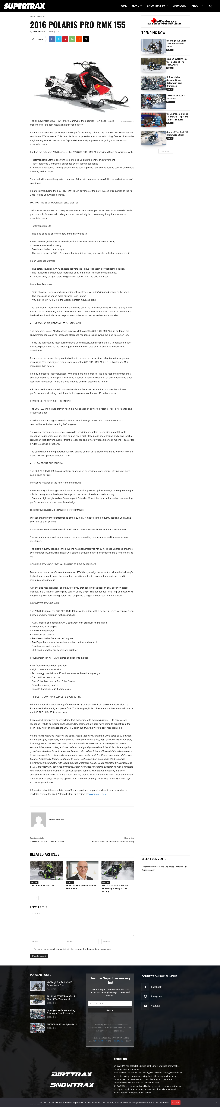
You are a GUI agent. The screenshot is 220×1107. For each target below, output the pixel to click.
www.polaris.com (97, 794)
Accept (175, 1102)
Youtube (155, 1005)
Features (41, 16)
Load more (164, 151)
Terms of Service (118, 1041)
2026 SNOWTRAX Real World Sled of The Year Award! (177, 62)
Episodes (170, 102)
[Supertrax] (23, 6)
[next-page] (37, 898)
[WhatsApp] (72, 39)
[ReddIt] (79, 39)
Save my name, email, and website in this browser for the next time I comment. (72, 949)
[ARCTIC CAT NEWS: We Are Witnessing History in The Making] (117, 870)
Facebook (156, 986)
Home (32, 16)
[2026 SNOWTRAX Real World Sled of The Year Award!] (153, 65)
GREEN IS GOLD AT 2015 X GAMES (47, 841)
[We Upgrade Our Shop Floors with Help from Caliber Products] (153, 120)
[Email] (86, 39)
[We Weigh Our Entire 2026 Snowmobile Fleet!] (153, 46)
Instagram (156, 996)
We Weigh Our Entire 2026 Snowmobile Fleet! (176, 44)
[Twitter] (59, 39)
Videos (170, 50)
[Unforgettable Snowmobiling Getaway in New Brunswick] (153, 83)
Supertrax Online (149, 866)
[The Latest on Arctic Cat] (46, 870)
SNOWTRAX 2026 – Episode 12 (62, 1024)
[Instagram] (145, 996)
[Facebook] (52, 39)
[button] (210, 6)
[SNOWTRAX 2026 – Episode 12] (153, 101)
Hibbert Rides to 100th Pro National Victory (113, 841)
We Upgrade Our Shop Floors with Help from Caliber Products (177, 117)
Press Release (38, 31)
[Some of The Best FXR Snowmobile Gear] (153, 138)
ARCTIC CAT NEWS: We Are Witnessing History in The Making (114, 888)
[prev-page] (32, 898)
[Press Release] (38, 819)
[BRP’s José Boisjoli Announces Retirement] (82, 870)
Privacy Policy (101, 1041)
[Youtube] (145, 1006)
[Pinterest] (65, 39)
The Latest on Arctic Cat (42, 885)
